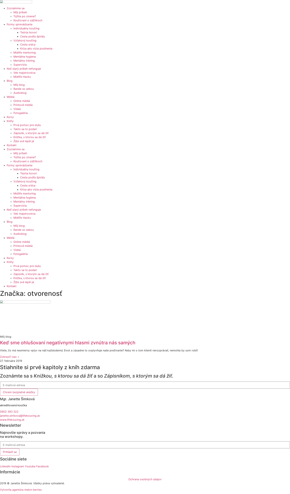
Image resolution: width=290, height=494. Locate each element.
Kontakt (11, 145)
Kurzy (10, 117)
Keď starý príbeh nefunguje (24, 68)
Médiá (10, 96)
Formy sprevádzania (19, 24)
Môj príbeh (20, 12)
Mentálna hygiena (24, 56)
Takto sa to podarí (25, 129)
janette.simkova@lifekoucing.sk (20, 415)
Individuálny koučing (26, 28)
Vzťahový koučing (24, 40)
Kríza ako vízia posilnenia (36, 48)
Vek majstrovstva (24, 72)
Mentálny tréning (24, 60)
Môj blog (19, 84)
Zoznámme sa (16, 8)
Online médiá (21, 101)
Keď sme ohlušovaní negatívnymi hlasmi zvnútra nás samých (67, 342)
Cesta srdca (27, 44)
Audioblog (20, 92)
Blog (9, 80)
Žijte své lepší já (23, 141)
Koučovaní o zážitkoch (27, 20)
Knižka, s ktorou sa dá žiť (29, 137)
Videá (17, 109)
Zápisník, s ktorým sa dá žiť (31, 133)
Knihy (10, 121)
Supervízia (20, 64)
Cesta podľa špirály (32, 36)
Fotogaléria (20, 113)
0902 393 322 (9, 411)
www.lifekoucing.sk (12, 419)
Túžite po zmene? (24, 16)
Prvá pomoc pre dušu (27, 125)
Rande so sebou (23, 88)
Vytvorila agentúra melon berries (21, 489)
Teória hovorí (28, 32)
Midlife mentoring (24, 52)
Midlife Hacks (22, 76)
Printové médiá (23, 105)
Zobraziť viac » (9, 356)
